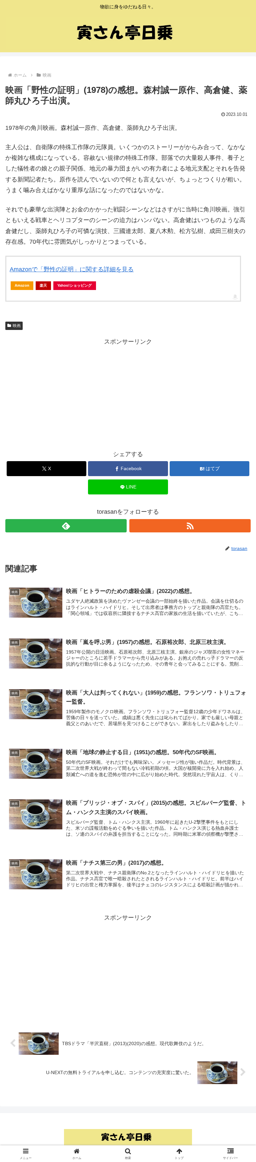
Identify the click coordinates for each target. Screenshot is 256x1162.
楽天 (43, 285)
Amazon (22, 285)
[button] (236, 957)
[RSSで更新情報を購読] (190, 525)
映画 (17, 325)
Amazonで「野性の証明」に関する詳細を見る (72, 269)
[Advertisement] (128, 393)
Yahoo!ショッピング (74, 285)
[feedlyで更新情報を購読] (66, 525)
